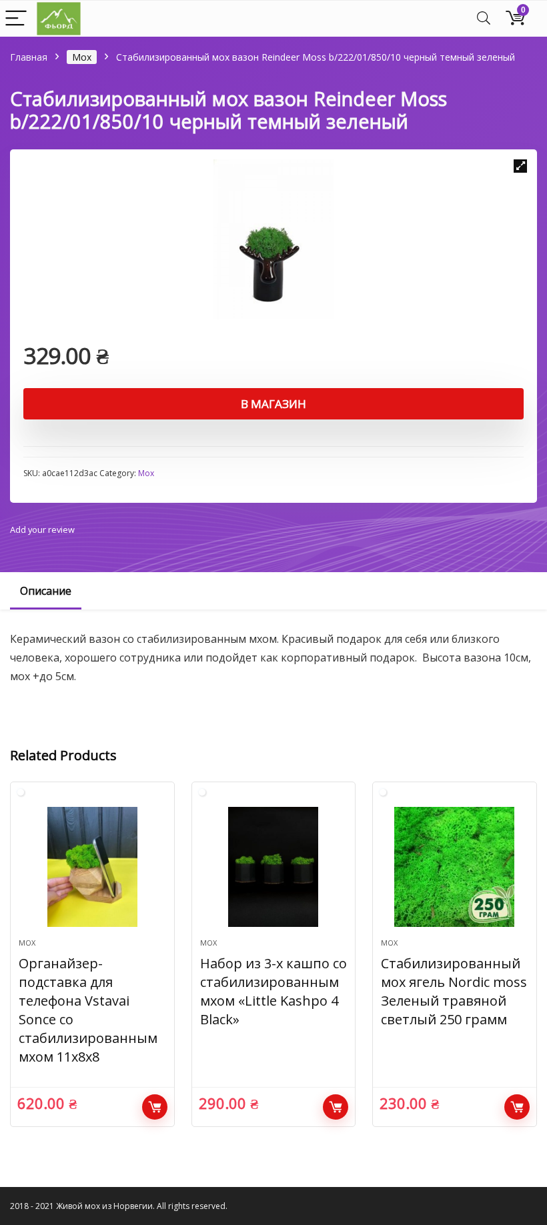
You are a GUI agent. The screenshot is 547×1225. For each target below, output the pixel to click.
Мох (81, 57)
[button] (520, 166)
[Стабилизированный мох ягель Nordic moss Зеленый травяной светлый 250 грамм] (454, 867)
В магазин (273, 403)
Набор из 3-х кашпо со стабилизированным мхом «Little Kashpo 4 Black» (273, 991)
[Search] (484, 19)
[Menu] (16, 19)
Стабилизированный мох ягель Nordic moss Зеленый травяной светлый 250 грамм (454, 991)
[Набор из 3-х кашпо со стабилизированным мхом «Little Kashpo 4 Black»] (274, 867)
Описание (45, 590)
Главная (28, 57)
